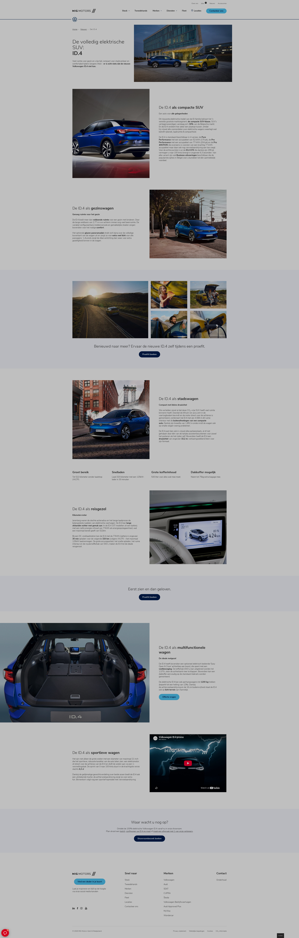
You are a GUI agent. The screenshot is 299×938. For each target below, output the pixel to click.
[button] (5, 933)
